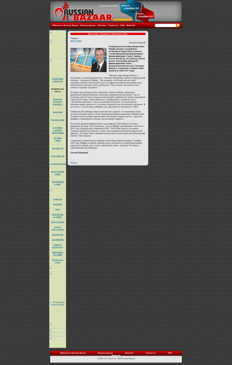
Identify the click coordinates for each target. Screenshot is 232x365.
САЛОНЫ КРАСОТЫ (58, 164)
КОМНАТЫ (57, 199)
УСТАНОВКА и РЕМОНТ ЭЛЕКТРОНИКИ (57, 130)
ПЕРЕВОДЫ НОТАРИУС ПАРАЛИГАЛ (58, 102)
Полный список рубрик (57, 261)
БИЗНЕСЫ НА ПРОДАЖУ (57, 246)
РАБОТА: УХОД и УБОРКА (57, 228)
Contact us (113, 25)
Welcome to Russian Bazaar (65, 25)
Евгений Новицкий (137, 42)
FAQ (122, 25)
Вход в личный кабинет (109, 6)
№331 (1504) (76, 40)
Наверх (73, 162)
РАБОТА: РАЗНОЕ (57, 222)
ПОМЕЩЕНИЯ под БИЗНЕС (57, 216)
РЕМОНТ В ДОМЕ (57, 120)
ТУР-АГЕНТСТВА (58, 156)
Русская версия (87, 25)
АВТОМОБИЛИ (58, 240)
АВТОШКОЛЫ (57, 148)
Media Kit (130, 25)
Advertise (101, 25)
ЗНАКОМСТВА (57, 235)
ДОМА (57, 209)
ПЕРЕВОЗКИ (58, 112)
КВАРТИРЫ (57, 204)
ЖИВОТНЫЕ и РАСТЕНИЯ (57, 253)
